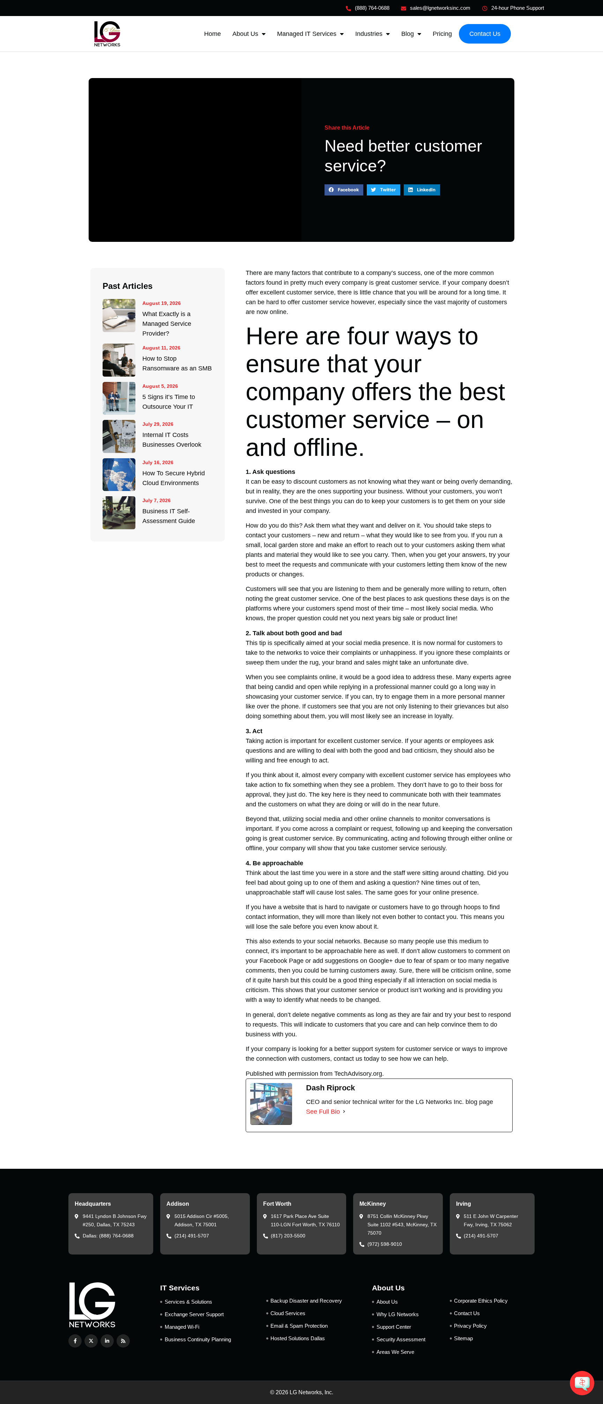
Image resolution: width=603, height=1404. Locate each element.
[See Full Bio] (344, 1112)
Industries (368, 33)
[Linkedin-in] (107, 1341)
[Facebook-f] (75, 1341)
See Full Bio (323, 1111)
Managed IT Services (306, 33)
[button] (344, 189)
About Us (245, 33)
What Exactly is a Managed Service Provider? (166, 323)
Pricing (442, 33)
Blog (407, 33)
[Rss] (123, 1341)
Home (212, 33)
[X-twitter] (91, 1341)
